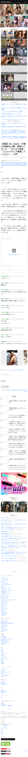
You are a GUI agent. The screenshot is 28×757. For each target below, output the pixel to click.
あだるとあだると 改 (5, 641)
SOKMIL (2, 663)
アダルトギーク (4, 628)
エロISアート (3, 615)
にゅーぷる (3, 581)
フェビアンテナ (4, 577)
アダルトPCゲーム (4, 684)
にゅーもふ (3, 610)
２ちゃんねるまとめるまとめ (6, 590)
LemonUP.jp (3, 704)
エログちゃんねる (4, 583)
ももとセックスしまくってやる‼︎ (8, 556)
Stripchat (2, 676)
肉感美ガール (3, 631)
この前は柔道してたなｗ (6, 536)
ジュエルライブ (4, 669)
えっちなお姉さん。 (5, 629)
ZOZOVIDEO (3, 636)
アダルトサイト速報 (5, 595)
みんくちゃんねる (4, 622)
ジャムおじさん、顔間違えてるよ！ (9, 558)
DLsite (2, 689)
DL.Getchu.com (4, 691)
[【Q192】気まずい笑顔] (7, 506)
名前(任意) (3, 381)
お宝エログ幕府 (4, 620)
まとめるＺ (3, 594)
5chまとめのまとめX (5, 601)
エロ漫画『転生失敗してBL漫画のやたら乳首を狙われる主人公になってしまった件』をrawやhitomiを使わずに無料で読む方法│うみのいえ (13, 138)
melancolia (3, 644)
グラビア (8, 370)
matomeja (3, 611)
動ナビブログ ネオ (4, 597)
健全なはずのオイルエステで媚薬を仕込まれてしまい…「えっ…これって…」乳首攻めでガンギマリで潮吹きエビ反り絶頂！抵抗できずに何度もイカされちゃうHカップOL (13, 132)
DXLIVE (2, 671)
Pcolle (2, 661)
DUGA (2, 652)
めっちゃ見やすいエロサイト (6, 593)
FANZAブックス (4, 682)
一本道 (2, 654)
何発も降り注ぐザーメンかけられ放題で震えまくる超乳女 (13, 104)
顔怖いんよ (3, 550)
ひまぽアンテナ (4, 589)
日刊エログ (3, 627)
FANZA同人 (3, 692)
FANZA (2, 649)
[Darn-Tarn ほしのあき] (12, 357)
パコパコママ (3, 657)
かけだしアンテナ (4, 608)
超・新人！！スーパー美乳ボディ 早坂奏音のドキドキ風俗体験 (14, 108)
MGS (2, 650)
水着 (18, 370)
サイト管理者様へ (4, 727)
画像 (22, 370)
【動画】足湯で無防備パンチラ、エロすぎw (11, 113)
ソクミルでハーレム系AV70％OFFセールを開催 (11, 111)
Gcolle (2, 659)
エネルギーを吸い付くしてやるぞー (9, 560)
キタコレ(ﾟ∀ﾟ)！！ (4, 612)
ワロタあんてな (4, 614)
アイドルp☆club (4, 579)
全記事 (2, 732)
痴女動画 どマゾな (4, 640)
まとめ (26, 158)
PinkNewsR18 (3, 592)
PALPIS (2, 662)
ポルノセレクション (5, 598)
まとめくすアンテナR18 (5, 588)
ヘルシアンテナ (4, 602)
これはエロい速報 (4, 625)
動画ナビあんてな (4, 603)
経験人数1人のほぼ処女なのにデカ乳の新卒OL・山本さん (13, 116)
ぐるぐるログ (3, 605)
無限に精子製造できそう (6, 533)
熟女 (20, 370)
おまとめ (2, 586)
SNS (5, 370)
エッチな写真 (3, 637)
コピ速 (2, 607)
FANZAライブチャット (5, 672)
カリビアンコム (4, 653)
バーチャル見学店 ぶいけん (6, 675)
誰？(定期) (3, 531)
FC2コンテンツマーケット (6, 658)
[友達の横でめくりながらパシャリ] (20, 506)
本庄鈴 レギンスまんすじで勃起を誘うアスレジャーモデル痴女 (13, 123)
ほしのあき (12, 370)
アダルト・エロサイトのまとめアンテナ (8, 599)
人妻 (15, 370)
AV (1, 733)
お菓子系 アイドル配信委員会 (6, 705)
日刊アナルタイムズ (5, 642)
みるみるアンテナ (4, 606)
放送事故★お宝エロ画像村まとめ (7, 623)
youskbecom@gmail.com (5, 724)
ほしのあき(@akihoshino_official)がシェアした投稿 (14, 270)
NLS (1, 697)
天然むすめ (3, 655)
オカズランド (3, 624)
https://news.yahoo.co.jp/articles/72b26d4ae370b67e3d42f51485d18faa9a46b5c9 (14, 165)
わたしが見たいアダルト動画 (6, 639)
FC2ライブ (3, 674)
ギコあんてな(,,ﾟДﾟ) (5, 580)
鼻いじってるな (4, 517)
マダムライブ (3, 670)
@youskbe (6, 725)
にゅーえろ (3, 585)
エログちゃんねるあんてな (6, 584)
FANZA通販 (3, 683)
